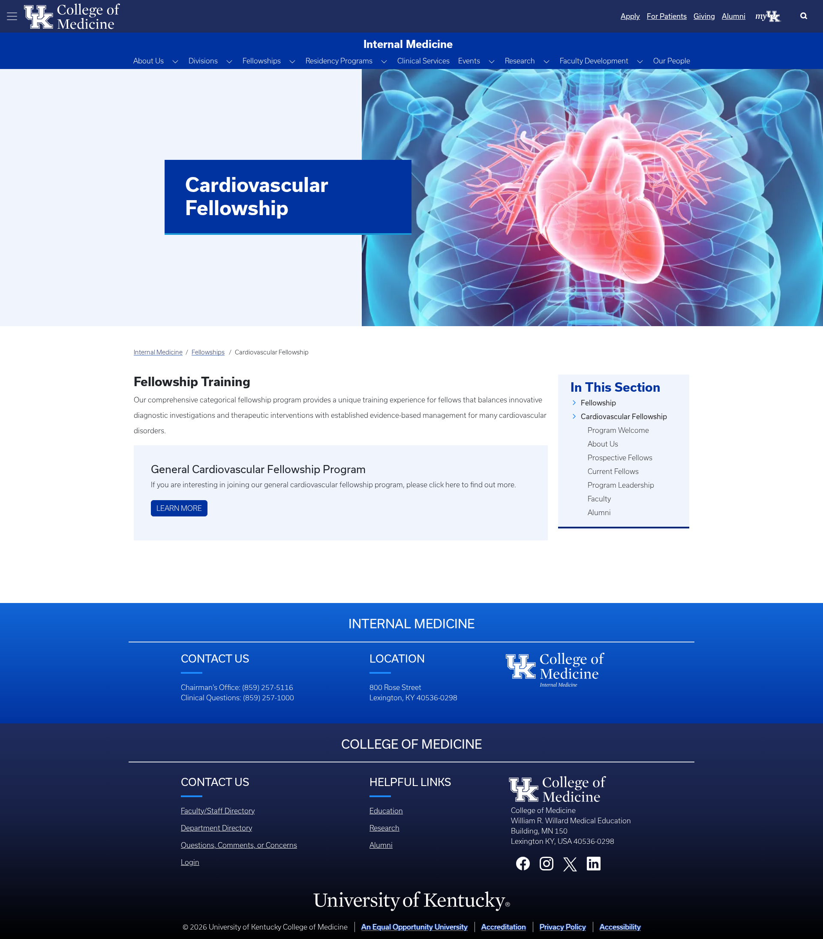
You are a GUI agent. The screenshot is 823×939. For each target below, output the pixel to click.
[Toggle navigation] (12, 16)
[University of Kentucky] (411, 901)
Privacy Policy (563, 927)
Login (190, 862)
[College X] (570, 863)
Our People (671, 61)
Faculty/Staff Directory (218, 811)
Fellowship (598, 403)
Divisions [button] (203, 61)
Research (384, 828)
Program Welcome (618, 430)
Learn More (179, 508)
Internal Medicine (158, 352)
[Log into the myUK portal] (768, 16)
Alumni (733, 16)
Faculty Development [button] (594, 61)
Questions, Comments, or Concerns (239, 845)
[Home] (72, 15)
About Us (603, 444)
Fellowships (208, 352)
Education (386, 811)
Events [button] (469, 61)
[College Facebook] (523, 866)
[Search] (805, 16)
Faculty (599, 499)
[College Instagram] (546, 866)
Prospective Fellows (620, 458)
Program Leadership (621, 485)
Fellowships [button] (262, 61)
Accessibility (620, 927)
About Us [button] (148, 61)
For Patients (667, 16)
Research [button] (520, 61)
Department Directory (216, 828)
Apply (630, 16)
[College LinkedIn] (594, 866)
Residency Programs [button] (339, 61)
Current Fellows (613, 471)
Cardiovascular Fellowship (624, 416)
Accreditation (503, 927)
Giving (704, 16)
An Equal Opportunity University (414, 927)
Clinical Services (423, 61)
